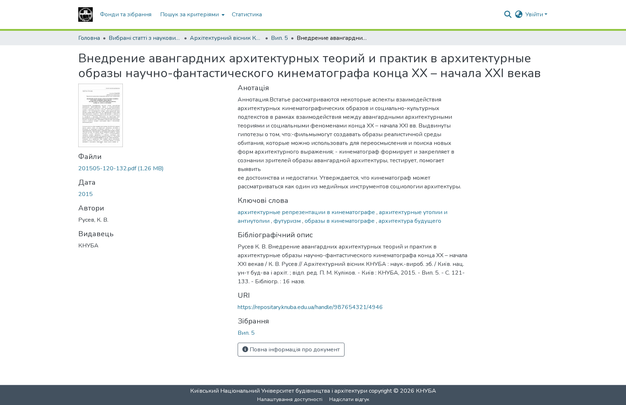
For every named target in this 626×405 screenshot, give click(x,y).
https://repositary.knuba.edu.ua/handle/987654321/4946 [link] (310, 307)
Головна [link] (89, 38)
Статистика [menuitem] (247, 14)
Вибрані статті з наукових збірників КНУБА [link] (145, 38)
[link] (153, 168)
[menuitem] (192, 14)
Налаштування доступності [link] (289, 399)
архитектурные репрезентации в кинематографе (307, 212)
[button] (85, 14)
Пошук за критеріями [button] (189, 14)
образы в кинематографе (340, 221)
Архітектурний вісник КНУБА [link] (226, 38)
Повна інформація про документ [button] (294, 350)
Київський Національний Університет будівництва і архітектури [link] (278, 391)
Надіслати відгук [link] (349, 399)
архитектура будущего (410, 221)
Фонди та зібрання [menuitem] (125, 14)
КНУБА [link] (426, 391)
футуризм (288, 221)
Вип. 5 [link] (279, 38)
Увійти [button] (534, 14)
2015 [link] (85, 194)
